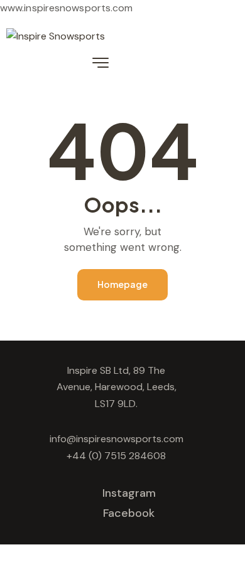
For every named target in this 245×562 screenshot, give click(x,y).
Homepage (122, 284)
